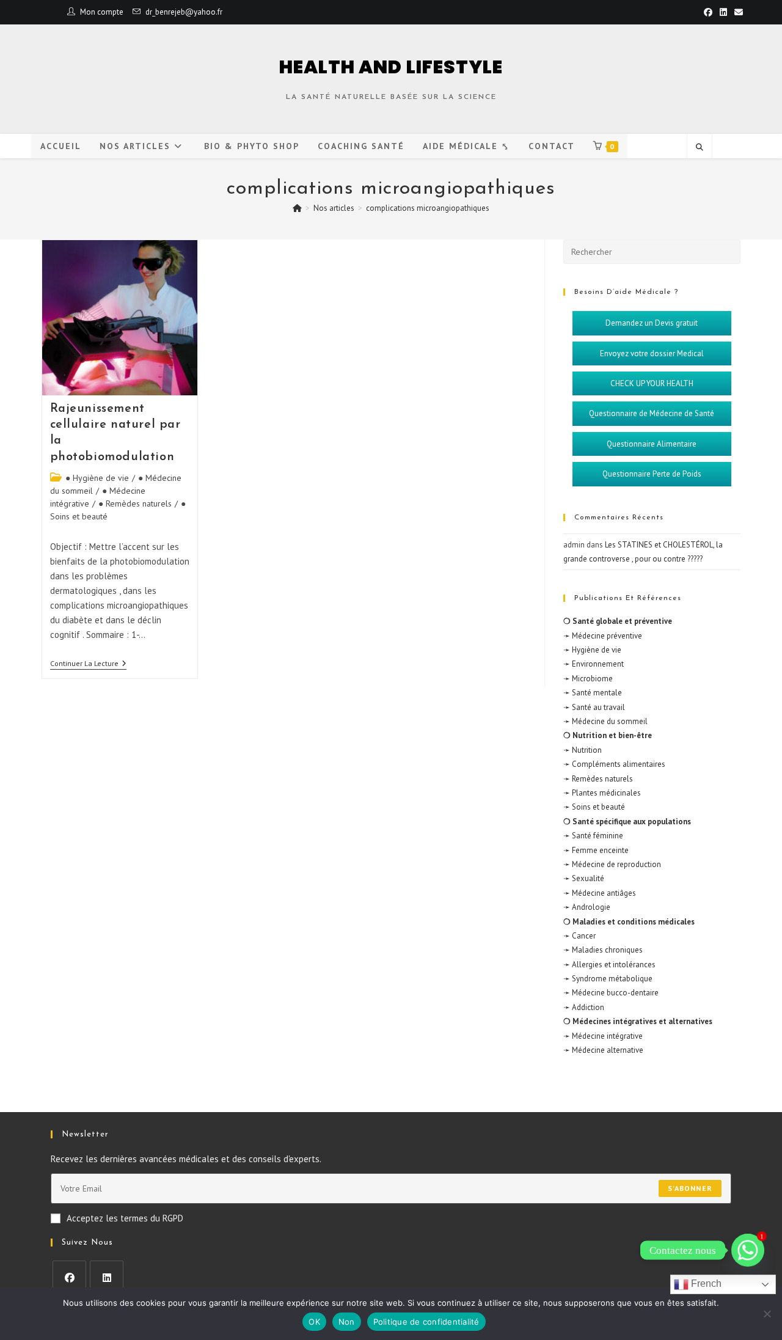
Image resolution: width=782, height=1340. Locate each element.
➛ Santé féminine (593, 835)
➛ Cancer (579, 936)
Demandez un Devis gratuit (651, 323)
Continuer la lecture (88, 663)
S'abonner (690, 1188)
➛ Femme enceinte (596, 850)
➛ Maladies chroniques (603, 950)
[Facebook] (69, 1277)
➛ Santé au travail (594, 707)
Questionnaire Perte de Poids (651, 474)
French (705, 1283)
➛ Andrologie (586, 907)
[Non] (767, 1314)
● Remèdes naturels (135, 503)
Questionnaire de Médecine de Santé (651, 413)
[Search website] (699, 147)
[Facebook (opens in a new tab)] (708, 12)
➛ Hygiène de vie (592, 650)
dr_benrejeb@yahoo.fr (183, 12)
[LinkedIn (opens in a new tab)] (723, 12)
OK (314, 1322)
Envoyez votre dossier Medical (652, 353)
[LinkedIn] (106, 1277)
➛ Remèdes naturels (598, 779)
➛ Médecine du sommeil (605, 721)
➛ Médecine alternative (603, 1050)
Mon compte (101, 12)
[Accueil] (297, 208)
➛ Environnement (593, 664)
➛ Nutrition (582, 750)
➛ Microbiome (588, 678)
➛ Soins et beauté (594, 807)
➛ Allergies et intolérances (609, 964)
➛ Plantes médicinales (602, 793)
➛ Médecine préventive (602, 636)
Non (346, 1322)
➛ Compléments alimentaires (614, 764)
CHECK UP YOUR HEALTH (651, 383)
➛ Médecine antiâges (599, 893)
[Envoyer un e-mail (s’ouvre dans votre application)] (737, 12)
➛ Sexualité (583, 878)
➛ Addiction (583, 1007)
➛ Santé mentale (592, 692)
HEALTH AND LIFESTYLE (391, 67)
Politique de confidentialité (426, 1322)
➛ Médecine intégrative (603, 1036)
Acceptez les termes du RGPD (125, 1218)
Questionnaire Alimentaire (651, 444)
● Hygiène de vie (97, 477)
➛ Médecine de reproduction (612, 864)
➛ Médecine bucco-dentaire (611, 992)
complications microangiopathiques (427, 208)
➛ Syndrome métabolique (607, 978)
